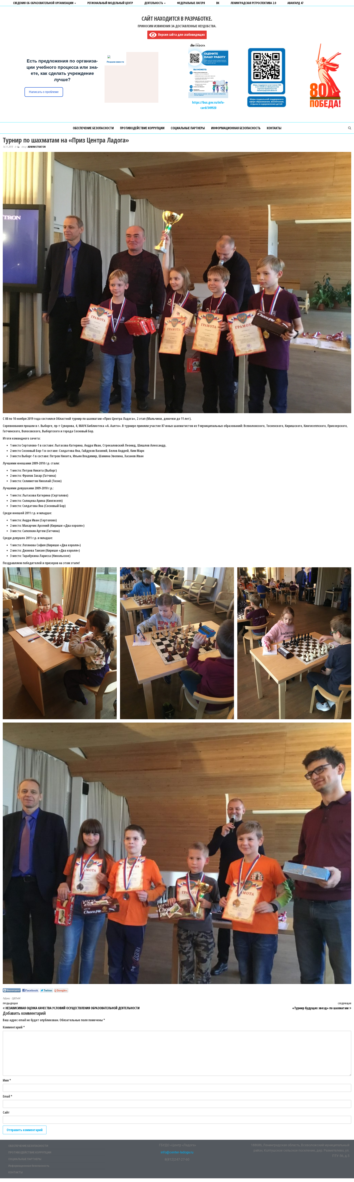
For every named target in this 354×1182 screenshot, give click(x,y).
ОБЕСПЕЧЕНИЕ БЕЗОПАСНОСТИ (93, 128)
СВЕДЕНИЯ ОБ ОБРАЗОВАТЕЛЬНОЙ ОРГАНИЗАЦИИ (43, 3)
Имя (7, 1080)
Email (7, 1096)
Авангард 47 (295, 3)
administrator (37, 146)
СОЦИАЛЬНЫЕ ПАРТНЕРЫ (188, 128)
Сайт (6, 1112)
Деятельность (154, 3)
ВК (217, 3)
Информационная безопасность (236, 128)
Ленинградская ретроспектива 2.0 (253, 3)
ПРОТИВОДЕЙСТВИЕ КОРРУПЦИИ (142, 128)
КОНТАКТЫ (274, 128)
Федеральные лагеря (191, 3)
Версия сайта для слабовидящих (181, 34)
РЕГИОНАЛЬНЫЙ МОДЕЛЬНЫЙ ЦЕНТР (110, 3)
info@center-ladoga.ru (177, 1152)
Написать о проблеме (44, 91)
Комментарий (14, 1027)
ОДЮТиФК (16, 998)
